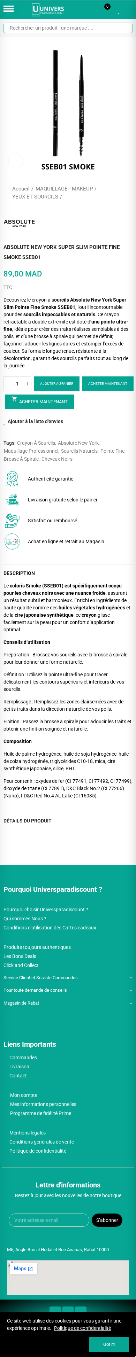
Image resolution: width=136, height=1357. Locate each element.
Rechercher (124, 28)
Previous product (110, 192)
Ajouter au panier (56, 383)
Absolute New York (78, 443)
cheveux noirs (57, 459)
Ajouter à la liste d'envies (35, 421)
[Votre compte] (129, 9)
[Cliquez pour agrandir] (16, 161)
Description (19, 573)
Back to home (118, 192)
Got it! (109, 1344)
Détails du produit (27, 821)
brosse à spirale (21, 459)
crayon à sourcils (36, 443)
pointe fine (112, 451)
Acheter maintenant (107, 383)
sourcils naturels (79, 451)
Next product (127, 192)
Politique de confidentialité (82, 1328)
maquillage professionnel (31, 451)
